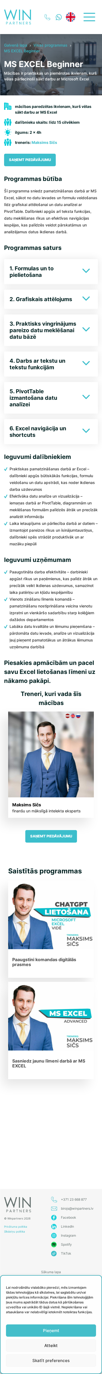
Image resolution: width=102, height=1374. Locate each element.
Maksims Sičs (44, 142)
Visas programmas (50, 45)
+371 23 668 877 (74, 1199)
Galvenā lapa (15, 45)
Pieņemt (51, 1330)
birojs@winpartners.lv (77, 1208)
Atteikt (51, 1345)
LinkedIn (67, 1226)
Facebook (68, 1217)
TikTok (66, 1253)
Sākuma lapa (51, 1272)
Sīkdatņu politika (14, 1231)
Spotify (66, 1244)
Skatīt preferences (51, 1360)
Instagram (68, 1235)
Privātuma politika (15, 1226)
